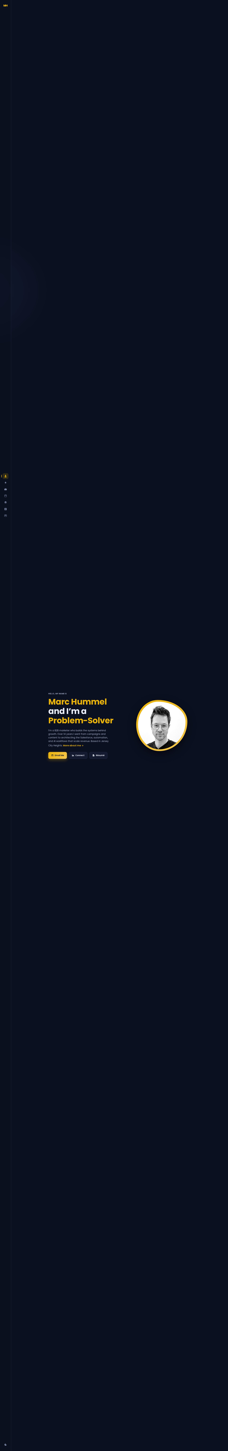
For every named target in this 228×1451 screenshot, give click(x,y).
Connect (79, 755)
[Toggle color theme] (5, 1445)
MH (5, 5)
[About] (5, 476)
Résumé (100, 755)
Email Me (59, 755)
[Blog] (5, 509)
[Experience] (5, 489)
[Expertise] (5, 483)
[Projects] (5, 496)
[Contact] (5, 516)
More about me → (73, 745)
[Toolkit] (5, 502)
